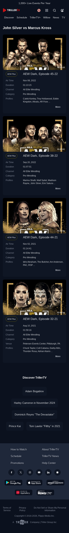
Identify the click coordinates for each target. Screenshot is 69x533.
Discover (9, 17)
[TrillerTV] (11, 10)
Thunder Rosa (30, 351)
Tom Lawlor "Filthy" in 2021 (44, 426)
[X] (21, 472)
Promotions (17, 462)
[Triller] (57, 472)
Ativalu (35, 101)
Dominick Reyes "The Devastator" (34, 414)
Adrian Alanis (44, 351)
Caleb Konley (29, 98)
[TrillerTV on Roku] (45, 492)
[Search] (54, 10)
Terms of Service (7, 509)
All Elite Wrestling (31, 89)
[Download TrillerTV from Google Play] (13, 482)
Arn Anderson (56, 262)
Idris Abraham (29, 262)
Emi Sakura (47, 183)
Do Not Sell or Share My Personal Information (50, 509)
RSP (30, 265)
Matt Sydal (42, 180)
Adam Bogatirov (34, 391)
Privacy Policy (22, 509)
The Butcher (43, 262)
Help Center (49, 462)
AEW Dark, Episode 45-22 (40, 74)
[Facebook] (11, 472)
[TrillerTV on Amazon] (55, 482)
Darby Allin (55, 348)
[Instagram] (30, 472)
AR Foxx (44, 101)
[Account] (62, 10)
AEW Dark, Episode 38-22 (40, 155)
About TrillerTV (50, 449)
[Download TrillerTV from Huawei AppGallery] (23, 492)
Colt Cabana (42, 348)
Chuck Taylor (29, 348)
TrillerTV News (50, 456)
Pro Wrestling (29, 94)
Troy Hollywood (44, 98)
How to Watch (19, 449)
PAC (25, 265)
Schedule (22, 17)
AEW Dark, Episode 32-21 (40, 319)
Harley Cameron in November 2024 (34, 402)
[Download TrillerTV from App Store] (34, 482)
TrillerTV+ (35, 17)
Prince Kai (15, 426)
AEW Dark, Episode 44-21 (40, 237)
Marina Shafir (29, 180)
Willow (46, 17)
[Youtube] (39, 472)
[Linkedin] (48, 472)
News (56, 17)
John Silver (35, 183)
